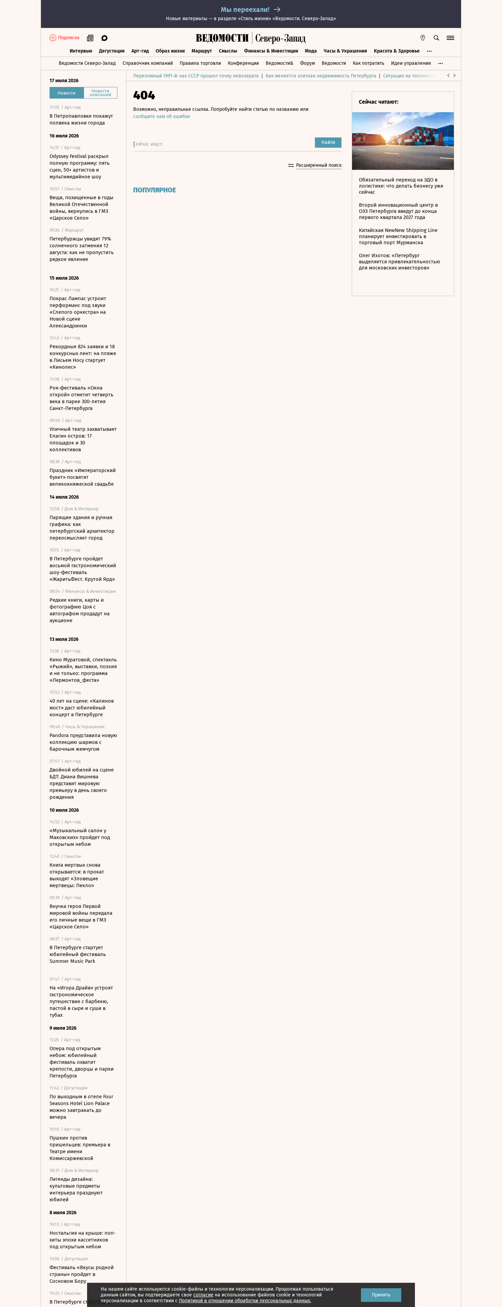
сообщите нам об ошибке (161, 116)
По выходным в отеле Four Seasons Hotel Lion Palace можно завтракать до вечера (81, 1106)
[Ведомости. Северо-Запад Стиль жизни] (279, 38)
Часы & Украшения (345, 51)
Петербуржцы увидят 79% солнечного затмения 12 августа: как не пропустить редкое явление (82, 249)
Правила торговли (200, 63)
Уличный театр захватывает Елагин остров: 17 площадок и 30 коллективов (83, 439)
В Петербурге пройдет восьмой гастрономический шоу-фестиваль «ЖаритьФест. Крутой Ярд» (83, 569)
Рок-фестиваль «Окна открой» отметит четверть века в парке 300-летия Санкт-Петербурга (81, 398)
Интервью (81, 51)
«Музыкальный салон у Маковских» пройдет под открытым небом (80, 837)
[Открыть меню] (450, 38)
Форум (307, 63)
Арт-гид (140, 51)
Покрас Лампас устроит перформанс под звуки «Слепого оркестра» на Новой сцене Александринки (78, 312)
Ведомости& (279, 63)
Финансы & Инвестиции (271, 51)
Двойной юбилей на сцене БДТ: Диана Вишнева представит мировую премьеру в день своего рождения (82, 783)
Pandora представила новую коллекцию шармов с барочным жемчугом (83, 742)
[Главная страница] (222, 37)
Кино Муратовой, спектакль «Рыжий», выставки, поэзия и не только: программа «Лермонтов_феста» (83, 670)
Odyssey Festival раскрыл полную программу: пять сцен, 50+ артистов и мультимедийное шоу (80, 166)
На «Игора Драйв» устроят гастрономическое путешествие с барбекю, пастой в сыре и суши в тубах (81, 1001)
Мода (311, 51)
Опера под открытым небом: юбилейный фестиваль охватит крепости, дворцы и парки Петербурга (82, 1062)
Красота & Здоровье (397, 51)
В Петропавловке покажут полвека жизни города (81, 119)
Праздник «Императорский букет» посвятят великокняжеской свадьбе (83, 477)
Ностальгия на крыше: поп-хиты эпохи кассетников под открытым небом (83, 1240)
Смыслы (228, 51)
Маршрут (202, 51)
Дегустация (112, 51)
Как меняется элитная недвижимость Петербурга (321, 76)
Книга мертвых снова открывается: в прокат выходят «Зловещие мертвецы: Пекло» (77, 875)
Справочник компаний (148, 63)
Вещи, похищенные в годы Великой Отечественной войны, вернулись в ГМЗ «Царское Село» (81, 207)
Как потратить (368, 63)
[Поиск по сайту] (436, 37)
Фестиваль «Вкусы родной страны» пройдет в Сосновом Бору (82, 1274)
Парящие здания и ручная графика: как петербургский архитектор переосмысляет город (82, 527)
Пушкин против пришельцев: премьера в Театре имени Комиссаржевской (80, 1148)
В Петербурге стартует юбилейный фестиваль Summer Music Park (78, 954)
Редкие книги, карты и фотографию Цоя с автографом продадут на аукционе (80, 610)
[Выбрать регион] (422, 37)
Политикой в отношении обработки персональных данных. (245, 1301)
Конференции (243, 63)
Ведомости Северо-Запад (87, 63)
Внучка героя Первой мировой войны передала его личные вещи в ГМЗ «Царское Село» (81, 916)
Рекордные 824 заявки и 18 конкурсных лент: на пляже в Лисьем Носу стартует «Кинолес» (83, 356)
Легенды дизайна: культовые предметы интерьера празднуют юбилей (76, 1189)
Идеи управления (411, 63)
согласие (203, 1295)
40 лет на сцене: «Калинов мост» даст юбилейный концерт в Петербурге (82, 708)
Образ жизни (170, 51)
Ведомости (334, 63)
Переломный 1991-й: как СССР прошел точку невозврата (196, 76)
